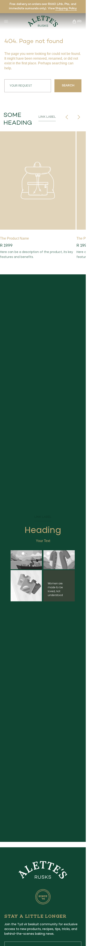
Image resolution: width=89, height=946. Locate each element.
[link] (43, 870)
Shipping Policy (66, 8)
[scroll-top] (76, 936)
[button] (75, 21)
